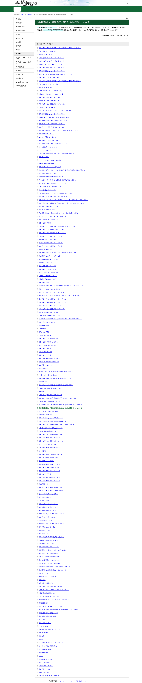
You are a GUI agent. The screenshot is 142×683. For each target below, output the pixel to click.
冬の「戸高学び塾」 (45, 623)
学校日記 (29, 14)
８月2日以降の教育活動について (48, 431)
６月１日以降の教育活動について (49, 457)
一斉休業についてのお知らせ (47, 576)
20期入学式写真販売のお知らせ (48, 540)
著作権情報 (79, 681)
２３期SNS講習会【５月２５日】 (49, 259)
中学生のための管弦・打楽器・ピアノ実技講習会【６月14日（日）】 (60, 48)
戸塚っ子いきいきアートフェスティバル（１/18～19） (55, 110)
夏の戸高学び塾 (43, 633)
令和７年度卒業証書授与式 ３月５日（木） (52, 67)
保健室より (19, 74)
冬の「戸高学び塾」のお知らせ (48, 219)
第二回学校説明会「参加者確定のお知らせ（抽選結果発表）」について (60, 404)
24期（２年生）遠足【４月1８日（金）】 (51, 91)
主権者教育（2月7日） (45, 659)
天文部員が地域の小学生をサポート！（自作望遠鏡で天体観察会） (59, 213)
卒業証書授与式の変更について (48, 613)
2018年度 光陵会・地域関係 (23, 62)
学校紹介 (19, 19)
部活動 (18, 34)
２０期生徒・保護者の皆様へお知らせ (50, 586)
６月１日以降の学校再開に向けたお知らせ (51, 537)
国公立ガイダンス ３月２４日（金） (50, 289)
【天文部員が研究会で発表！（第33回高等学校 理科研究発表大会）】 (60, 319)
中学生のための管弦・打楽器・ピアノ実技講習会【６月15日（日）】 (60, 81)
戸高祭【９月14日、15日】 (47, 107)
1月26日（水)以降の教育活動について (50, 395)
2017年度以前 (20, 67)
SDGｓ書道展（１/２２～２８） (49, 147)
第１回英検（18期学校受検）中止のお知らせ (52, 570)
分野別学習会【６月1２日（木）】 (49, 84)
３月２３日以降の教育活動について (49, 477)
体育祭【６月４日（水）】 (47, 87)
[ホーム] (59, 3)
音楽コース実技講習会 (45, 352)
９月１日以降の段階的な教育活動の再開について (53, 421)
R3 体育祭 (42, 451)
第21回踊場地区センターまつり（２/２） (52, 114)
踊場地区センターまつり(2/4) (48, 173)
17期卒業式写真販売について (48, 593)
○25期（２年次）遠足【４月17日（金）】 (51, 58)
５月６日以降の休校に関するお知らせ (50, 557)
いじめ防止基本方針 (22, 82)
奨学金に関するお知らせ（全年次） (49, 563)
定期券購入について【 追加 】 (48, 527)
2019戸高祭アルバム (45, 626)
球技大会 (41, 636)
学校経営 (19, 23)
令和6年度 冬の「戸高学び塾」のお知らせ (52, 124)
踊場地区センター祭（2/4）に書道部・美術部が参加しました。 (58, 180)
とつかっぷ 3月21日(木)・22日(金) (50, 160)
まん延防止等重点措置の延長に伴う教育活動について (55, 378)
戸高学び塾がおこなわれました (48, 504)
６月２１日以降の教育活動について (49, 448)
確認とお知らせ (43, 533)
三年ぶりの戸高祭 (44, 332)
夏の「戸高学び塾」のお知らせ (48, 272)
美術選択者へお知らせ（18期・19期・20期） (52, 550)
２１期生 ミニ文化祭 (45, 365)
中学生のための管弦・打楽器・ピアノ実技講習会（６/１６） (57, 153)
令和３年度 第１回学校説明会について (51, 434)
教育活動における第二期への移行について (51, 523)
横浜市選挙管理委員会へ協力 (47, 616)
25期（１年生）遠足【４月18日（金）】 (51, 94)
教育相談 (19, 70)
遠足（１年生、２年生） (46, 461)
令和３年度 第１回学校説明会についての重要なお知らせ (56, 424)
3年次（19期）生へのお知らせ (48, 375)
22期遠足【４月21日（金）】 (48, 276)
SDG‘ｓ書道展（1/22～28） (47, 190)
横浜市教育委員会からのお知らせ (49, 560)
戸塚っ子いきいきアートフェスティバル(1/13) (53, 196)
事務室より (19, 78)
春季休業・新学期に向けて (47, 583)
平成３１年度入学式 (45, 649)
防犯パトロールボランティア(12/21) (50, 167)
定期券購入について (45, 530)
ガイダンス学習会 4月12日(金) (48, 646)
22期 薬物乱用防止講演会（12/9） (50, 315)
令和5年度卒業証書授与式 (46, 163)
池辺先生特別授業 (44, 325)
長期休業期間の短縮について (47, 507)
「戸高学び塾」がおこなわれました (49, 629)
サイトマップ (89, 681)
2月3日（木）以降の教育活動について (50, 388)
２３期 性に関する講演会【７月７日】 (51, 246)
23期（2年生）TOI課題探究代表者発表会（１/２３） (55, 117)
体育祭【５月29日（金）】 (47, 54)
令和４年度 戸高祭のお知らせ (48, 338)
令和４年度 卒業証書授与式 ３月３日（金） (53, 302)
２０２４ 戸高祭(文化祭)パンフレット (50, 137)
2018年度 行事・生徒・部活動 (23, 57)
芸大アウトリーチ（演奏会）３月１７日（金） (53, 299)
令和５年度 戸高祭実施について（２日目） (52, 229)
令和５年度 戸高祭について (47, 269)
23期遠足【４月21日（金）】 (48, 279)
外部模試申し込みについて (47, 543)
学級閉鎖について (44, 381)
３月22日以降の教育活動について (49, 362)
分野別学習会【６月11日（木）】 (49, 51)
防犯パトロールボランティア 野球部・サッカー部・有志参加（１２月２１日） (63, 200)
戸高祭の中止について (45, 414)
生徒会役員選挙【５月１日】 (47, 266)
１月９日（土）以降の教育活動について (51, 490)
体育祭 (41, 639)
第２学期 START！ (44, 669)
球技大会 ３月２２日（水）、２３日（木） (52, 292)
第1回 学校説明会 (44, 672)
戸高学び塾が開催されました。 (48, 335)
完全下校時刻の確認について (47, 510)
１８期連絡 (42, 580)
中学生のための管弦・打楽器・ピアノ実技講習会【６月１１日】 (58, 253)
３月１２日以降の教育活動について (49, 481)
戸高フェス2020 (44, 500)
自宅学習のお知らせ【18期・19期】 (50, 596)
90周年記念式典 (21, 86)
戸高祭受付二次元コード (46, 134)
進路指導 (19, 42)
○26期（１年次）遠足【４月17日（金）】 (51, 61)
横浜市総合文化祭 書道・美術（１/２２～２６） (54, 120)
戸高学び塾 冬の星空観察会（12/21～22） (52, 104)
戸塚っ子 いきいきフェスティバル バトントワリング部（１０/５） (59, 130)
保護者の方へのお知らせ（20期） (49, 553)
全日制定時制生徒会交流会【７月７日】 (51, 243)
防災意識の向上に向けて (46, 497)
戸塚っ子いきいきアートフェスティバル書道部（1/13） (56, 193)
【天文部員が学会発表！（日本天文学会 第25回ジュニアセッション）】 (61, 286)
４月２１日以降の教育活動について (49, 471)
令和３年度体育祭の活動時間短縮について (51, 454)
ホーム (17, 9)
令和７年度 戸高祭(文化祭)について (50, 77)
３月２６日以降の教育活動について (49, 358)
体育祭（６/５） (44, 157)
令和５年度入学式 (44, 282)
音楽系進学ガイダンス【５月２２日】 (50, 256)
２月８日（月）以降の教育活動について (51, 487)
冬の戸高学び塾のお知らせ (47, 322)
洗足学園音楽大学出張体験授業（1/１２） (51, 176)
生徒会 (18, 50)
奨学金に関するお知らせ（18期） (49, 547)
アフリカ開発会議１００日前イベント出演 (51, 642)
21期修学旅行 (43, 329)
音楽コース (19, 38)
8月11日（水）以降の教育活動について (50, 428)
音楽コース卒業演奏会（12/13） (48, 206)
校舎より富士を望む (45, 662)
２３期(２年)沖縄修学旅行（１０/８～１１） (52, 127)
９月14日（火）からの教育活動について (51, 418)
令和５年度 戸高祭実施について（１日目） (52, 233)
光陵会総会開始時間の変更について (49, 464)
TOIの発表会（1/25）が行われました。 (51, 186)
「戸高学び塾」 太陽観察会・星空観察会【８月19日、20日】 (58, 226)
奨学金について (43, 573)
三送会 (41, 656)
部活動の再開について (45, 520)
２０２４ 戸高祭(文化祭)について (49, 676)
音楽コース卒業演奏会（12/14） (48, 312)
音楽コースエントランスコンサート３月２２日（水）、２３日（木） (60, 295)
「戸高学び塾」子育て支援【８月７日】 (51, 236)
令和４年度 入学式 (45, 355)
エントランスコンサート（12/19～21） (51, 305)
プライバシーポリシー (67, 681)
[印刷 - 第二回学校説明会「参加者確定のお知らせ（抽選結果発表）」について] (127, 17)
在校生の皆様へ (21, 30)
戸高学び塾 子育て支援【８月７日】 (50, 100)
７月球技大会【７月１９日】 (47, 239)
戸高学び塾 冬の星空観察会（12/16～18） (52, 309)
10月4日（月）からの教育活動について (51, 411)
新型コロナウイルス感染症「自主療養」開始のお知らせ (56, 385)
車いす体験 (42, 619)
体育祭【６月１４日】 (45, 249)
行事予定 (19, 46)
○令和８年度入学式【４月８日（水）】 (50, 64)
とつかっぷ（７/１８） (46, 150)
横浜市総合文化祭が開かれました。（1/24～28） (54, 183)
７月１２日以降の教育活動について (49, 438)
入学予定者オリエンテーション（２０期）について (54, 599)
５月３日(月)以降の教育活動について (50, 467)
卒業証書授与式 (43, 368)
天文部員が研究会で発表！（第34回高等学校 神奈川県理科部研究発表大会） (62, 170)
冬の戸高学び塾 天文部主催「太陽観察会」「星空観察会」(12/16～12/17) (62, 203)
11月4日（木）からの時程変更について (50, 401)
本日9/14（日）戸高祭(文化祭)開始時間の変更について (55, 74)
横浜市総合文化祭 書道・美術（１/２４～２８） (54, 143)
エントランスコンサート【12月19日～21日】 (52, 216)
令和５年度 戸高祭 (45, 223)
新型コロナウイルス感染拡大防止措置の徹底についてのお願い (58, 398)
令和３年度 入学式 (45, 474)
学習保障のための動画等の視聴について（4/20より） (55, 566)
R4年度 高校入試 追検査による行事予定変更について (56, 371)
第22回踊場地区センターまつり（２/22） (52, 71)
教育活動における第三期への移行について (51, 514)
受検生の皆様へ (21, 26)
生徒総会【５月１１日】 (46, 262)
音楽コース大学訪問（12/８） (48, 210)
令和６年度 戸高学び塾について (49, 140)
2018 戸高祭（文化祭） (46, 666)
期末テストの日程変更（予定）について (51, 606)
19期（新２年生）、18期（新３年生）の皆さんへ (54, 590)
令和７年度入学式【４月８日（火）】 (50, 97)
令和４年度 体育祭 (45, 348)
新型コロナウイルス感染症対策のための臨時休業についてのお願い (59, 609)
